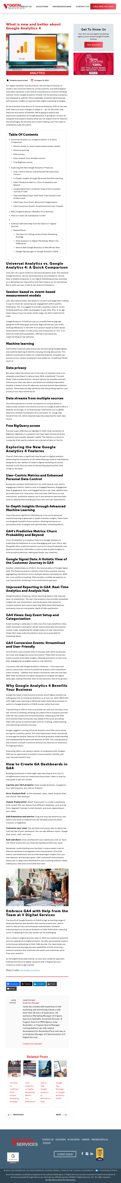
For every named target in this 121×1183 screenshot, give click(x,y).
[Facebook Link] (82, 1154)
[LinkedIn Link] (91, 1154)
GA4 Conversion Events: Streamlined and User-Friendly (38, 206)
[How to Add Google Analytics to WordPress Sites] (45, 1068)
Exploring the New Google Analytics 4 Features (32, 167)
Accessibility (88, 1170)
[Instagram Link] (87, 1154)
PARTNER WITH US (99, 1139)
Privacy (56, 1170)
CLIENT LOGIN (65, 1154)
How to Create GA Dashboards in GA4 (28, 215)
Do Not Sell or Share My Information (60, 1180)
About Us (26, 6)
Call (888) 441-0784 (103, 6)
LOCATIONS (61, 1139)
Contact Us (82, 6)
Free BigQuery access (23, 162)
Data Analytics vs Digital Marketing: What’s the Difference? (30, 1092)
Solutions (42, 6)
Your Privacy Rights (108, 1170)
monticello (25, 970)
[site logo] (14, 6)
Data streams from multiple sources (29, 158)
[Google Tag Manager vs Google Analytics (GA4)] (60, 1068)
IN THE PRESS (74, 1139)
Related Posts (19, 230)
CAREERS (86, 1139)
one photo (35, 970)
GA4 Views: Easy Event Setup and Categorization (35, 202)
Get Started (93, 45)
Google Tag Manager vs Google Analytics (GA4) (37, 251)
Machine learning (21, 150)
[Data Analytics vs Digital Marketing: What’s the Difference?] (29, 1068)
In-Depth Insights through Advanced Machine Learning (38, 178)
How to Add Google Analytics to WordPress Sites (38, 247)
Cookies (77, 1170)
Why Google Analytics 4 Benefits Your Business (32, 211)
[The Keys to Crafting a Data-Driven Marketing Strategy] (14, 1068)
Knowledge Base (62, 6)
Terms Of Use (66, 1170)
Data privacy (19, 154)
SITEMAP (47, 1143)
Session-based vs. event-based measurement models (36, 146)
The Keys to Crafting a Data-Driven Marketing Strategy (14, 1092)
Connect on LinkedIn (32, 1044)
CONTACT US (48, 1139)
